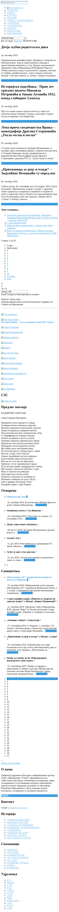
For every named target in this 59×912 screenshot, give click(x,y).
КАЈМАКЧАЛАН (15, 855)
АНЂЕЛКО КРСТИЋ (17, 822)
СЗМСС (11, 890)
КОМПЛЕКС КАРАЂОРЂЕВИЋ (23, 827)
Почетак (18, 41)
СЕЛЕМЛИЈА (14, 830)
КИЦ (9, 898)
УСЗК (10, 906)
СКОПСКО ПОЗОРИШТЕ (20, 825)
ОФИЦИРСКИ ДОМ (17, 832)
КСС (9, 880)
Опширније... (7, 80)
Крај (9, 279)
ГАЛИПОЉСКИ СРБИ (18, 820)
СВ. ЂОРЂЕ (13, 852)
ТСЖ (9, 908)
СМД (9, 895)
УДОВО (11, 865)
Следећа (11, 276)
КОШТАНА (13, 900)
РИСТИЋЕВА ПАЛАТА (19, 838)
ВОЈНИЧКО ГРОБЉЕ (18, 863)
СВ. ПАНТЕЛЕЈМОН (17, 857)
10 (8, 274)
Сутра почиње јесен (16, 223)
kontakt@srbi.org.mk (17, 808)
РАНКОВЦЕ (13, 868)
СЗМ (9, 903)
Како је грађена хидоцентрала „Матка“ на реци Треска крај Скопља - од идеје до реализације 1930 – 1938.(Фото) (32, 233)
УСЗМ (10, 893)
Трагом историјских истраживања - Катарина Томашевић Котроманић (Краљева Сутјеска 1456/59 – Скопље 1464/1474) (32, 218)
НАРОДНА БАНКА (17, 835)
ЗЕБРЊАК (12, 850)
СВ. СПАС (12, 860)
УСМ (9, 885)
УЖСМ (10, 882)
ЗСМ (9, 888)
